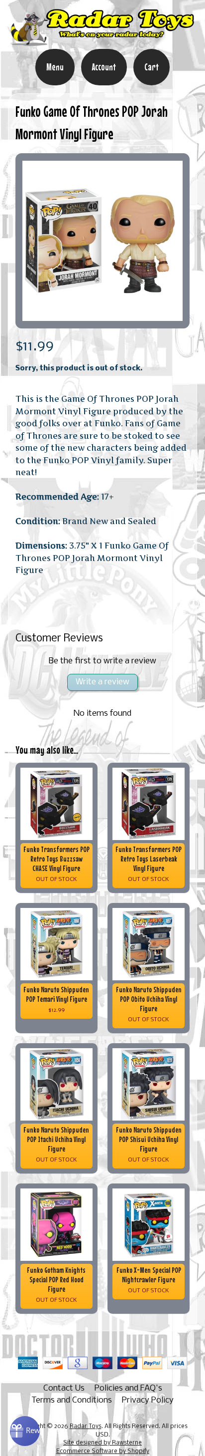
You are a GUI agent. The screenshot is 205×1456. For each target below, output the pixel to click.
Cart (151, 66)
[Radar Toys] (102, 41)
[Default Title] (102, 240)
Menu (55, 66)
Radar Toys (86, 1427)
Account (104, 66)
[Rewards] (25, 1431)
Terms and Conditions (71, 1400)
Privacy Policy (148, 1400)
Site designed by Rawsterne (102, 1443)
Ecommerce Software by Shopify (102, 1452)
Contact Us (64, 1388)
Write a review (102, 682)
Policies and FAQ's (128, 1388)
